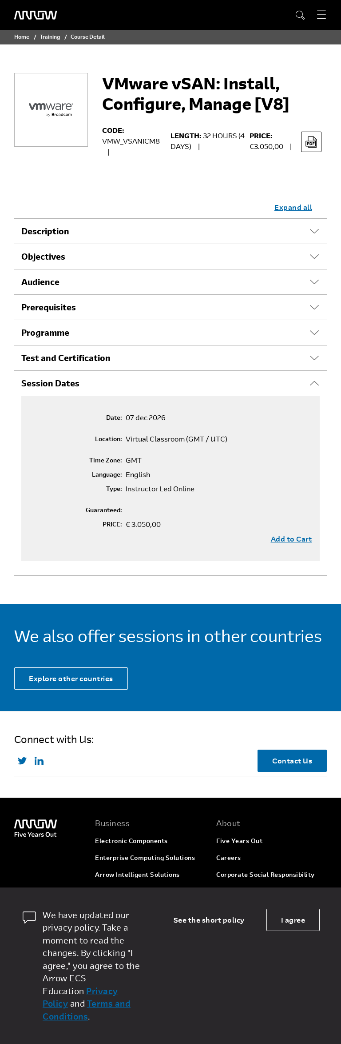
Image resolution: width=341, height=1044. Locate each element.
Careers (228, 857)
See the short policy (209, 919)
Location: (108, 438)
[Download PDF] (311, 142)
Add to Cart (291, 539)
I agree (293, 919)
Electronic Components (131, 840)
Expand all (293, 207)
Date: (114, 417)
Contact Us (292, 760)
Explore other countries (71, 678)
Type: (114, 488)
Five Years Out (239, 840)
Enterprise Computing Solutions (145, 857)
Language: (107, 474)
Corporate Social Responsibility (265, 874)
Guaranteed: (104, 510)
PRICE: (112, 524)
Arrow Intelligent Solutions (137, 874)
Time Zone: (105, 460)
